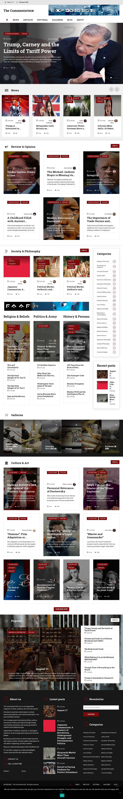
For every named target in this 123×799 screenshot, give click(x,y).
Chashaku (49, 454)
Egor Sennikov (109, 589)
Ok (62, 795)
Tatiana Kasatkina (27, 536)
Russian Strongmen (75, 389)
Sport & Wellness (106, 354)
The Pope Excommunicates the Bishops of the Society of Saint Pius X (16, 357)
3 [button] (113, 83)
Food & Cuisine (106, 302)
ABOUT (80, 20)
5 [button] (118, 83)
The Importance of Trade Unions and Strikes (98, 227)
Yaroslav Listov (28, 220)
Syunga (28, 454)
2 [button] (111, 83)
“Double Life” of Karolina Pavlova (76, 594)
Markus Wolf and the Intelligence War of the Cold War (76, 400)
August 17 (113, 378)
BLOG (69, 20)
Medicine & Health (106, 314)
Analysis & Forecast (106, 267)
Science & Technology (106, 345)
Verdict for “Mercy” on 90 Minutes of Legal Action (61, 540)
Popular (7, 107)
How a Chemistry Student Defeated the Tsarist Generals (76, 356)
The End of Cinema (13, 594)
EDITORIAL (42, 20)
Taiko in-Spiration (89, 453)
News (6, 104)
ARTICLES (28, 20)
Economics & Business (106, 285)
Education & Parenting (106, 290)
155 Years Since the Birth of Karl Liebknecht (75, 373)
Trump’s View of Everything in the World (99, 674)
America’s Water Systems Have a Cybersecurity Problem (75, 135)
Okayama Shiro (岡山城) (11, 453)
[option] (61, 56)
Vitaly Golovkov (68, 174)
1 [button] (108, 83)
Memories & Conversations (106, 319)
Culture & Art (106, 281)
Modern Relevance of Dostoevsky (60, 225)
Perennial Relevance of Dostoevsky (60, 495)
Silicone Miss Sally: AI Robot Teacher (105, 134)
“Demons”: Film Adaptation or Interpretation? (17, 543)
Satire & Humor (106, 341)
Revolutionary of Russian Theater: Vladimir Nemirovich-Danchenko (46, 595)
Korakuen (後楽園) (71, 453)
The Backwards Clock (93, 655)
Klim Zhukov (108, 536)
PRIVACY (6, 777)
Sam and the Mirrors (16, 402)
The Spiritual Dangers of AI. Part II (16, 382)
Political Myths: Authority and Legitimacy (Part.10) (75, 296)
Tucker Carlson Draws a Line (21, 179)
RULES (24, 777)
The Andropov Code (75, 381)
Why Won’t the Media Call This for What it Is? (45, 381)
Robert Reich (108, 177)
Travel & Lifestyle (106, 358)
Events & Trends (106, 294)
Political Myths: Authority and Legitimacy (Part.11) (45, 296)
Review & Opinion (14, 162)
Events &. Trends (88, 750)
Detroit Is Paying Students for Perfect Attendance (67, 775)
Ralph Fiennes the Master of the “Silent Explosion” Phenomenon (100, 495)
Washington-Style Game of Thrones (45, 390)
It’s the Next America (46, 371)
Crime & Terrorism (106, 277)
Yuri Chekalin (28, 174)
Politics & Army (43, 332)
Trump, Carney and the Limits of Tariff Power (98, 635)
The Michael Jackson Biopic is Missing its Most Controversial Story (61, 182)
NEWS (16, 20)
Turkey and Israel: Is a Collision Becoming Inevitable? (88, 50)
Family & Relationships (106, 298)
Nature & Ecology (106, 325)
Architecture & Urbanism (106, 272)
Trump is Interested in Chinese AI (12, 134)
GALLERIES (57, 20)
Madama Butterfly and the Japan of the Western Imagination (21, 494)
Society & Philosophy (12, 268)
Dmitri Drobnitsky (19, 127)
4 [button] (115, 83)
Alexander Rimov (111, 127)
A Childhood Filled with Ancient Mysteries (19, 227)
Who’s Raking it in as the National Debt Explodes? (99, 664)
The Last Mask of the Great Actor (106, 594)
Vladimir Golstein (67, 220)
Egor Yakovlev (50, 586)
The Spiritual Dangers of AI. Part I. (16, 393)
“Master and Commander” (95, 541)
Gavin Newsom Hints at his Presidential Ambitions (46, 402)
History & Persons (71, 333)
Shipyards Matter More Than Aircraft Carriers (46, 355)
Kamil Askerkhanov (110, 38)
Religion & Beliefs (12, 333)
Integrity (93, 181)
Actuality (15, 104)
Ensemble (109, 454)
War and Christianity (12, 372)
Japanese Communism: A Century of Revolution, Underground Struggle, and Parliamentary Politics (65, 740)
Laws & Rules (106, 310)
